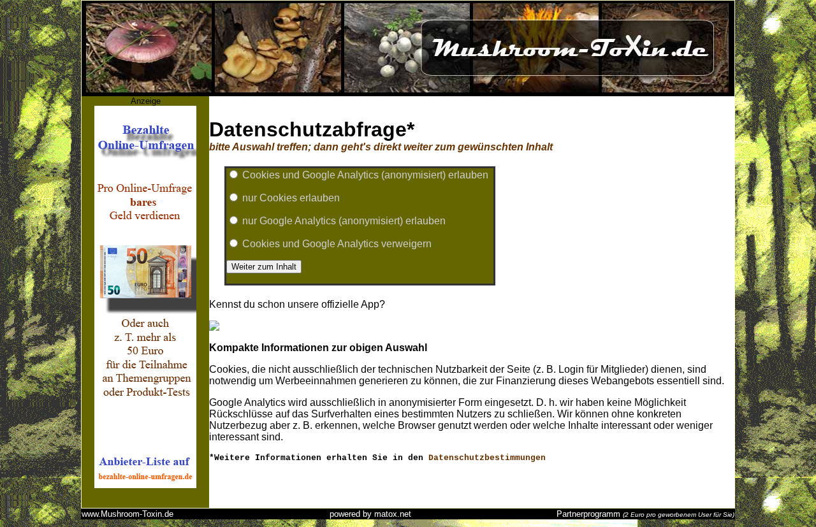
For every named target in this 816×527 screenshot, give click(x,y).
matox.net (392, 514)
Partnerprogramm (588, 514)
